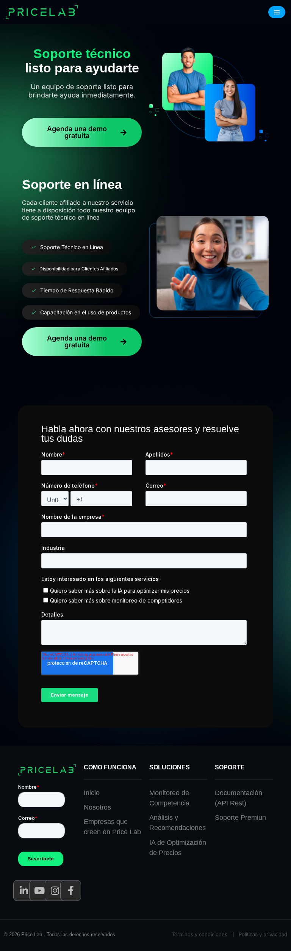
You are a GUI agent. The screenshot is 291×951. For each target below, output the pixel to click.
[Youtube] (39, 890)
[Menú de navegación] (276, 12)
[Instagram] (55, 890)
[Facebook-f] (70, 890)
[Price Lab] (44, 12)
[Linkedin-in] (23, 890)
